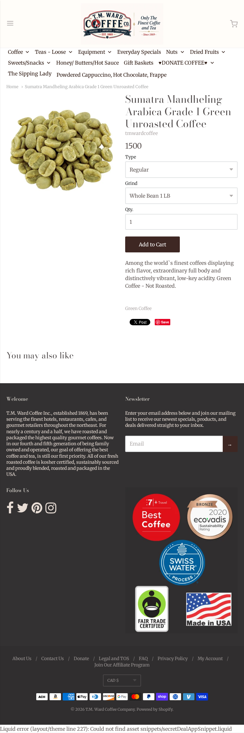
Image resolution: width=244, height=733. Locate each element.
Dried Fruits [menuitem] (204, 52)
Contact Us (52, 658)
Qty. (129, 209)
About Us (21, 658)
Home (12, 86)
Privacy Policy (173, 658)
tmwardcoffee (141, 133)
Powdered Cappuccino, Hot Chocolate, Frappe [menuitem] (111, 75)
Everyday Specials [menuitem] (139, 52)
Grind (131, 183)
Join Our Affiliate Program (122, 665)
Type (130, 157)
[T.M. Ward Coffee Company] (122, 24)
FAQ (143, 658)
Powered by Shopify (155, 709)
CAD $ (113, 680)
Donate (81, 658)
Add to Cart (152, 244)
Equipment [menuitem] (91, 52)
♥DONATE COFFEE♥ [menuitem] (183, 63)
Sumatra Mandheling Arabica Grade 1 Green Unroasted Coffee (86, 86)
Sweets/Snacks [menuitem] (26, 63)
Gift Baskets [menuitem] (138, 63)
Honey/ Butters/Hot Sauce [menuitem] (87, 63)
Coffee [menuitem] (15, 52)
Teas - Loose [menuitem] (50, 52)
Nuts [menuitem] (172, 52)
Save (165, 322)
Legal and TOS (114, 658)
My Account (210, 658)
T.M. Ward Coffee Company (110, 709)
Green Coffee (138, 308)
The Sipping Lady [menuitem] (29, 73)
